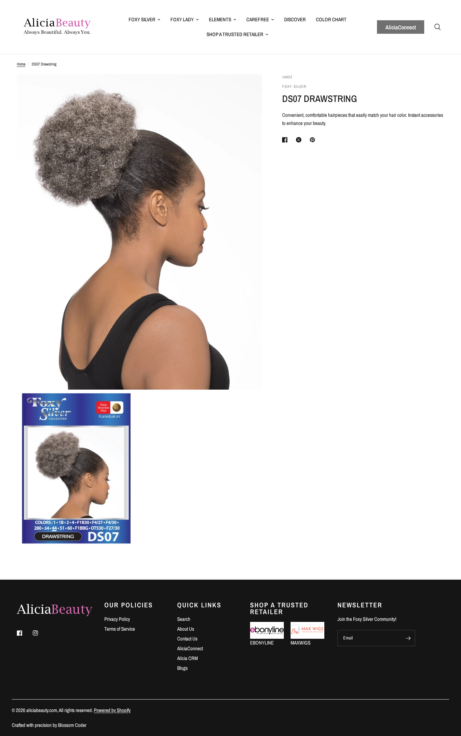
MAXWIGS (300, 642)
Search (183, 619)
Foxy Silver (142, 19)
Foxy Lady (182, 19)
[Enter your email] (408, 638)
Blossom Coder (72, 725)
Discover (295, 19)
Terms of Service (119, 628)
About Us (185, 628)
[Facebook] (24, 633)
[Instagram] (40, 633)
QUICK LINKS (199, 605)
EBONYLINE (262, 642)
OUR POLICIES (128, 605)
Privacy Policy (117, 619)
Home (21, 64)
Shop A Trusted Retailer (235, 34)
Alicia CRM (187, 658)
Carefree (257, 19)
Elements (220, 19)
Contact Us (187, 638)
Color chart (331, 19)
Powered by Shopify (112, 710)
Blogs (182, 668)
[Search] (437, 27)
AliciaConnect (400, 27)
